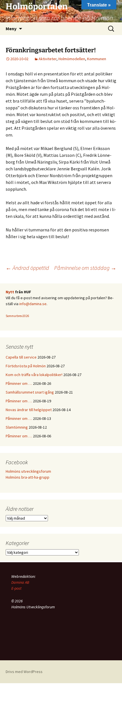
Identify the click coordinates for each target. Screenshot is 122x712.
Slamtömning (17, 427)
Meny (11, 28)
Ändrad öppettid (27, 267)
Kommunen (96, 58)
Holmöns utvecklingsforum (28, 471)
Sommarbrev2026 (17, 316)
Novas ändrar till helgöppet (29, 409)
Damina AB (20, 582)
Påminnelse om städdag (85, 267)
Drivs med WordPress (24, 671)
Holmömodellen (71, 58)
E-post (16, 588)
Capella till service (21, 357)
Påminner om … (19, 383)
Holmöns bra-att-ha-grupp (27, 477)
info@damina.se (33, 303)
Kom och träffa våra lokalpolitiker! (34, 374)
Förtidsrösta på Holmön (26, 365)
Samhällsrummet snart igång (30, 392)
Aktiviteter (47, 58)
